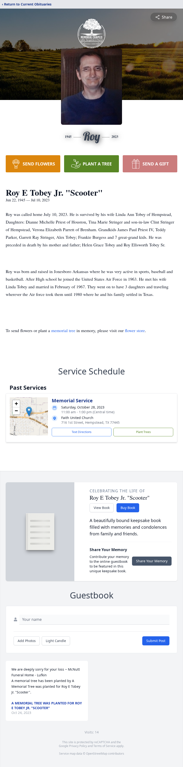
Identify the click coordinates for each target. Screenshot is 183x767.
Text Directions (82, 432)
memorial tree (63, 330)
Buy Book (128, 507)
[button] (29, 411)
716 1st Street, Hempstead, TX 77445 (90, 422)
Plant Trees (143, 432)
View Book (102, 507)
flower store (135, 330)
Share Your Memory (152, 561)
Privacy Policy (78, 746)
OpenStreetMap (96, 754)
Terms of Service (104, 746)
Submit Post (155, 640)
